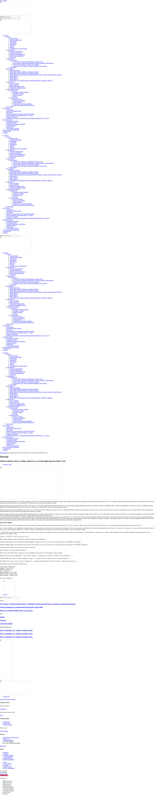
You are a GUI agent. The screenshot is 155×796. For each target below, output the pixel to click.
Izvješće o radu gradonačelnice (17, 54)
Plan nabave (9, 112)
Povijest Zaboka (14, 38)
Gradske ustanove (14, 98)
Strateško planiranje (11, 125)
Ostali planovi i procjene (12, 128)
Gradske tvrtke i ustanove (12, 89)
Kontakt (5, 132)
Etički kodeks (13, 67)
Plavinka (15, 96)
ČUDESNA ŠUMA (6, 624)
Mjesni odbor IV (14, 76)
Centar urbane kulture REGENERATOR (23, 105)
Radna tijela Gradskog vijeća (17, 86)
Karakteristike (13, 41)
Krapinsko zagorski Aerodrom (20, 92)
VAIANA (3, 620)
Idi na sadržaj (3, 0)
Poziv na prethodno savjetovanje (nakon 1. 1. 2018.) (19, 115)
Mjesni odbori (10, 69)
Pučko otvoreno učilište (19, 101)
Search (1, 16)
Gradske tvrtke (13, 90)
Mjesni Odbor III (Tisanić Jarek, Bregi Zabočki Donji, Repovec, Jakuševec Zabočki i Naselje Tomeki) (36, 74)
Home (1, 452)
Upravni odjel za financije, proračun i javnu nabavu (26, 64)
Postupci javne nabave (12, 117)
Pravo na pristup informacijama (11, 130)
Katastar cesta (9, 127)
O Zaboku (5, 35)
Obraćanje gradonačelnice (16, 51)
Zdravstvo (12, 45)
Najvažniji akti (7, 131)
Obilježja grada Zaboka (16, 40)
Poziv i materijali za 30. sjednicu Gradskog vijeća (16, 637)
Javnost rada (13, 57)
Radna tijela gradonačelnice (17, 56)
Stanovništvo (13, 43)
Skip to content (4, 773)
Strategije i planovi (8, 119)
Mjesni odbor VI (14, 79)
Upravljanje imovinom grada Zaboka (15, 124)
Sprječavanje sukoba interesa (13, 111)
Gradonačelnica (10, 50)
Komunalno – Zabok (18, 93)
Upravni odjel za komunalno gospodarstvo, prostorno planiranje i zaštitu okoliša (33, 63)
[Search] (19, 18)
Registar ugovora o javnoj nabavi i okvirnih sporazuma (20, 114)
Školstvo (12, 47)
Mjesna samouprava (15, 70)
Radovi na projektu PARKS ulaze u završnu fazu (16, 610)
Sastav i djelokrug (14, 83)
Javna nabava (6, 108)
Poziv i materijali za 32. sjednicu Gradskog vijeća (16, 630)
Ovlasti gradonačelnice (15, 53)
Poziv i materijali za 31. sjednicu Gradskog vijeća (16, 633)
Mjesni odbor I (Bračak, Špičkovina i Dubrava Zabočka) (24, 72)
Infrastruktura (13, 44)
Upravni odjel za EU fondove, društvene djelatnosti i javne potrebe (30, 66)
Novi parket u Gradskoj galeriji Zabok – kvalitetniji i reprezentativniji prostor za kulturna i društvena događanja (37, 604)
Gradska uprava (10, 58)
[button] (4, 775)
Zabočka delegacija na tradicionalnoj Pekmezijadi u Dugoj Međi (21, 607)
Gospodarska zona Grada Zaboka (18, 48)
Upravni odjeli (13, 60)
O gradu (8, 37)
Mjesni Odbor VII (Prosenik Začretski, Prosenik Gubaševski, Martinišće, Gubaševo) (31, 80)
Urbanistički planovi (11, 122)
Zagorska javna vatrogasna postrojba (22, 103)
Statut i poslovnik (14, 85)
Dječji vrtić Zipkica (18, 99)
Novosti (5, 452)
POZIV (2, 617)
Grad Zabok (11, 771)
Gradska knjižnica (17, 102)
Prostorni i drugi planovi (12, 121)
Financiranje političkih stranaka (18, 88)
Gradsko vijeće (10, 82)
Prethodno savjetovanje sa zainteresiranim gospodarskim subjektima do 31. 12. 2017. (28, 118)
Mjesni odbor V (14, 77)
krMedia (10, 772)
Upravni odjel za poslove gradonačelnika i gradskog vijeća (28, 61)
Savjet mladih (9, 106)
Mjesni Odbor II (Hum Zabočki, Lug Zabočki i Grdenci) (24, 73)
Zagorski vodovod (17, 95)
